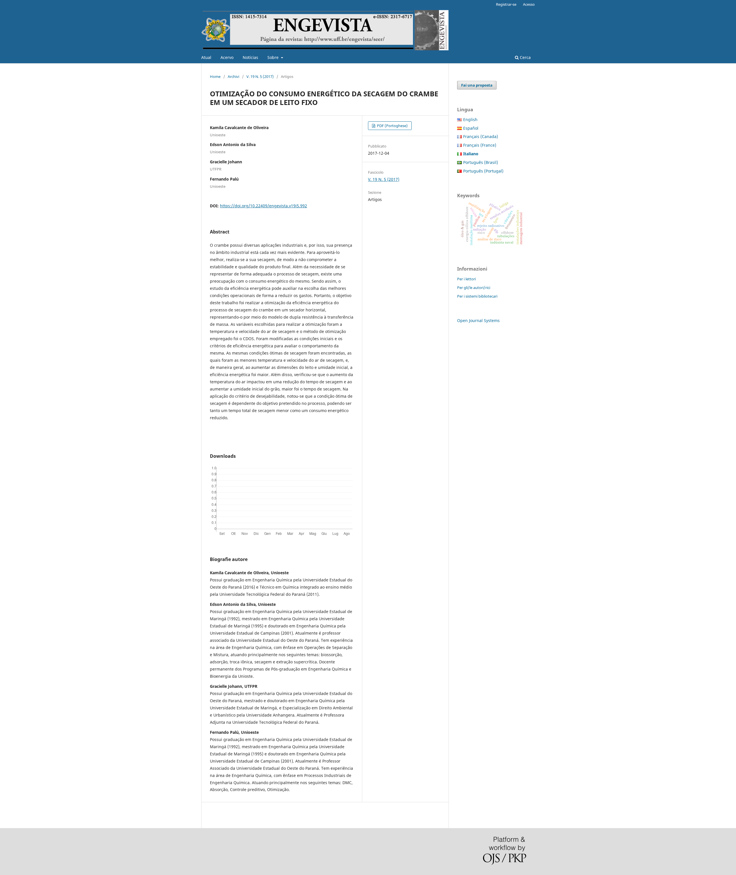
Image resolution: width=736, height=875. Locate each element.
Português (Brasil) (480, 162)
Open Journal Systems (478, 320)
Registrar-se (506, 4)
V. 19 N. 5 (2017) (260, 76)
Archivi (233, 76)
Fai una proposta (476, 85)
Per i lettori (466, 279)
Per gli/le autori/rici (473, 287)
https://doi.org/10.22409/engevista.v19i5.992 (263, 205)
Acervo (227, 57)
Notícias (250, 57)
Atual (206, 57)
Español (470, 128)
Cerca (525, 57)
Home (215, 76)
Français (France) (479, 145)
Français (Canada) (480, 136)
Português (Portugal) (483, 171)
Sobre (273, 57)
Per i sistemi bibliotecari (477, 296)
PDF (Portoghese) (392, 125)
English (470, 119)
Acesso (529, 4)
